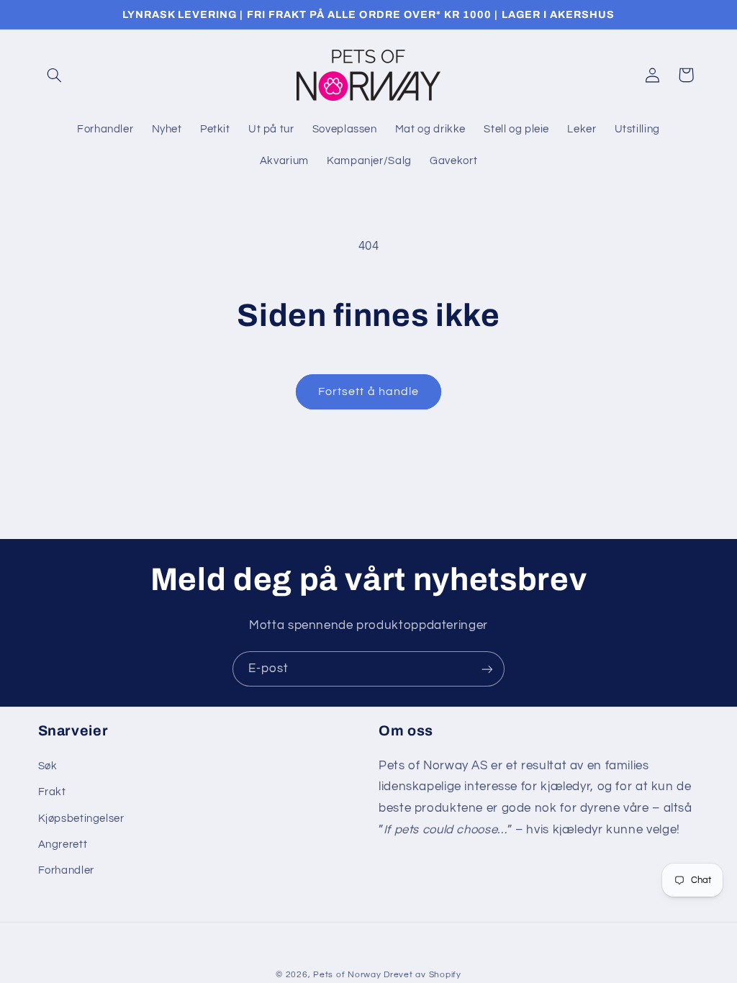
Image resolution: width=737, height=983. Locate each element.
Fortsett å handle (368, 391)
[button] (54, 74)
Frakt (52, 792)
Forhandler (66, 870)
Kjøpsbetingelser (81, 818)
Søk (48, 766)
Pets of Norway (347, 975)
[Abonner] (487, 669)
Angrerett (63, 844)
